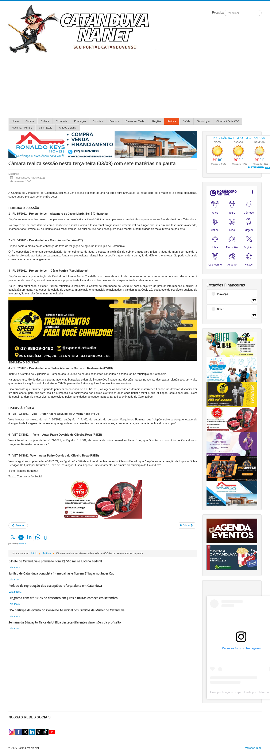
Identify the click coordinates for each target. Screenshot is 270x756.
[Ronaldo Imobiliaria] (232, 493)
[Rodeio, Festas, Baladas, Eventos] (232, 530)
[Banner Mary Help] (232, 443)
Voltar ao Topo (253, 748)
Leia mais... (15, 567)
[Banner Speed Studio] (232, 394)
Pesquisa (218, 12)
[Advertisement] (135, 85)
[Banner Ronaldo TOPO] (102, 144)
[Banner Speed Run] (232, 344)
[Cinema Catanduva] (232, 557)
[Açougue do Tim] (103, 499)
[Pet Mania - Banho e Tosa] (232, 369)
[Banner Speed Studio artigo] (102, 328)
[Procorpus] (232, 468)
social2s (22, 544)
